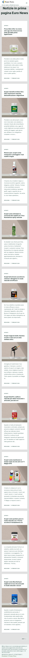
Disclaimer (5, 656)
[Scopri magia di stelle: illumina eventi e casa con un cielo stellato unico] (14, 351)
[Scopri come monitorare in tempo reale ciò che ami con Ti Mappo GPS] (14, 475)
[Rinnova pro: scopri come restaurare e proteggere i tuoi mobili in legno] (14, 168)
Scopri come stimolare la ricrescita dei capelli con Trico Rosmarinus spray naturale (14, 215)
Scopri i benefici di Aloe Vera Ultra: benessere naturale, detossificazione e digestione (14, 93)
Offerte (6, 25)
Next (23, 638)
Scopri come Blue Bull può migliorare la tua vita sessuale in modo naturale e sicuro (14, 583)
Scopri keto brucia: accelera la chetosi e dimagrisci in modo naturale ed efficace (14, 278)
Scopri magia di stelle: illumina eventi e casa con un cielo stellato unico (14, 337)
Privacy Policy (12, 656)
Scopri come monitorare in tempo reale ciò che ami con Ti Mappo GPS (14, 461)
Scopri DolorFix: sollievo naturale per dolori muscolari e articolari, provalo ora (14, 398)
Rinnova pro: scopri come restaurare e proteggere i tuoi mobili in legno (14, 154)
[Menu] (26, 3)
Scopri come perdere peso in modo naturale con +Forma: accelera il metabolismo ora (13, 520)
